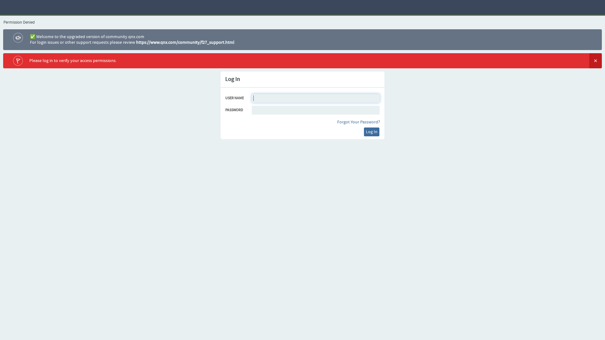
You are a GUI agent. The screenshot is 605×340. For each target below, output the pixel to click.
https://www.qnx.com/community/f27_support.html (185, 42)
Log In (371, 132)
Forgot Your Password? (358, 122)
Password (234, 110)
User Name (234, 98)
